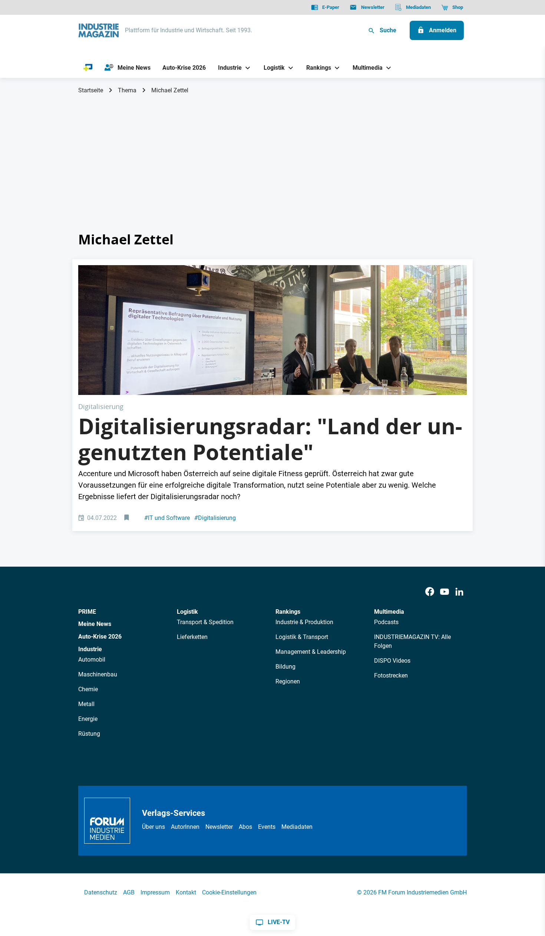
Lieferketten (192, 636)
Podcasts (386, 622)
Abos (245, 826)
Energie (88, 718)
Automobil (91, 659)
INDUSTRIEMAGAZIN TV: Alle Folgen (412, 641)
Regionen (287, 681)
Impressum (155, 892)
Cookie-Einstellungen (229, 892)
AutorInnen (185, 826)
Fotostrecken (391, 675)
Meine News (94, 623)
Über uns (153, 826)
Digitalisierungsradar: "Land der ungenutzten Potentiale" (270, 439)
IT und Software (167, 517)
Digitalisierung (215, 517)
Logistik (187, 611)
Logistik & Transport (301, 636)
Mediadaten (297, 826)
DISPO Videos (392, 660)
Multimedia (389, 611)
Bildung (285, 666)
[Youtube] (444, 592)
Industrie (90, 649)
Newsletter (219, 826)
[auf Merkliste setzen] (127, 518)
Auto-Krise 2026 (100, 636)
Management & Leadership (310, 651)
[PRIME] (88, 68)
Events (266, 826)
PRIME (87, 611)
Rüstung (89, 733)
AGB (129, 892)
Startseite (90, 90)
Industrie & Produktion (304, 622)
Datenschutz (100, 892)
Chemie (88, 689)
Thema (127, 90)
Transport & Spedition (205, 622)
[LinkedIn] (459, 592)
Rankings (287, 611)
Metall (86, 704)
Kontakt (186, 892)
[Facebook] (429, 592)
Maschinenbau (97, 674)
